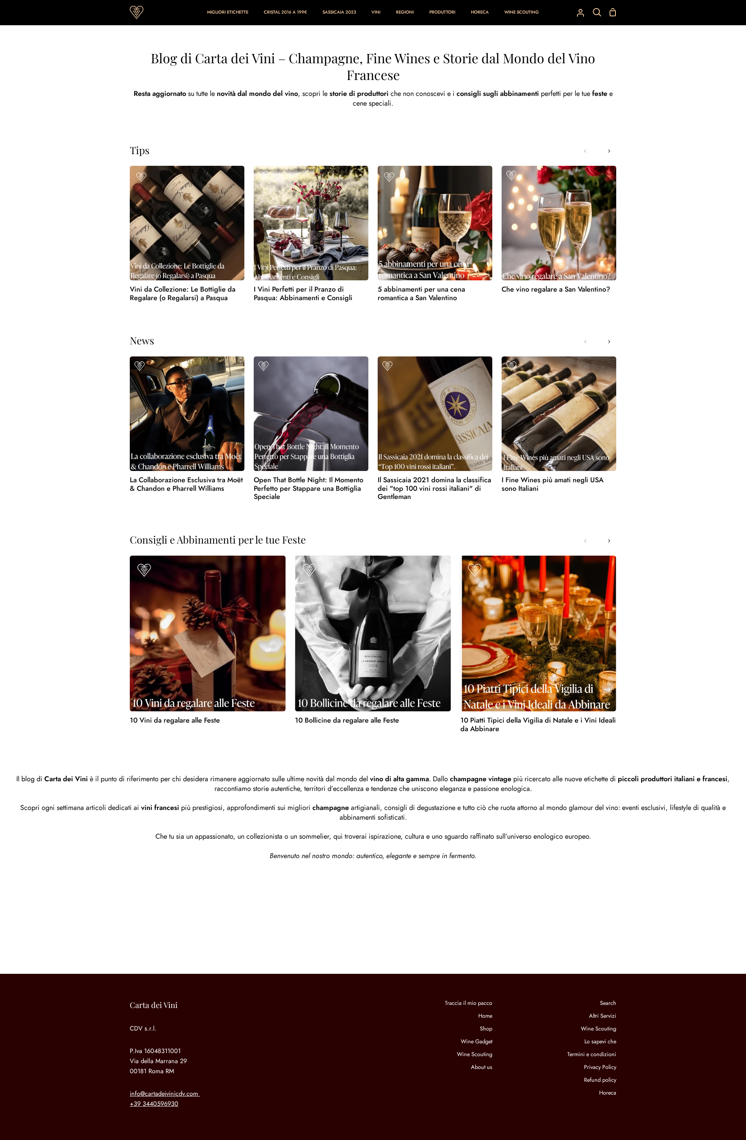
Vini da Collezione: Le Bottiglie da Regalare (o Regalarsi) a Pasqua (182, 293)
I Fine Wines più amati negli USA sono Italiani (552, 484)
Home (485, 1016)
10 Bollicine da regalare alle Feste (347, 720)
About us (481, 1067)
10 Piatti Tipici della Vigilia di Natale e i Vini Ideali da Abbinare (538, 724)
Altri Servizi (602, 1016)
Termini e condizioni (591, 1054)
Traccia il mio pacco (468, 1003)
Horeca (607, 1093)
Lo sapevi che (600, 1041)
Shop (486, 1028)
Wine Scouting (474, 1054)
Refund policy (600, 1080)
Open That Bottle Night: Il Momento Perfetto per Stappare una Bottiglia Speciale (308, 488)
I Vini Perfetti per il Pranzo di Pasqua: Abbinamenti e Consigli (303, 293)
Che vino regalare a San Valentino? (556, 289)
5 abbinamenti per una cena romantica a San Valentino (421, 293)
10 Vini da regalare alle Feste (175, 720)
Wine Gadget (476, 1041)
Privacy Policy (600, 1067)
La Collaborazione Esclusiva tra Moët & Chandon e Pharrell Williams (186, 484)
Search (608, 1003)
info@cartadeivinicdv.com (164, 1093)
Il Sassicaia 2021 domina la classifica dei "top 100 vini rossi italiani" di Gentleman (434, 488)
